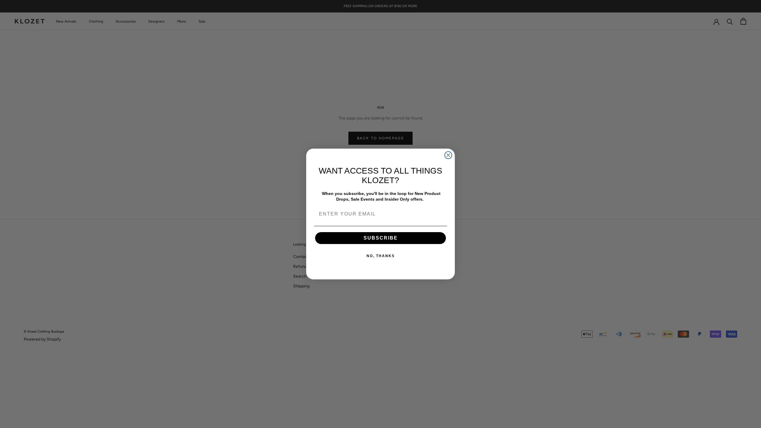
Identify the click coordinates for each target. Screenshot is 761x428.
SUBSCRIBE (381, 237)
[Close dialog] (448, 155)
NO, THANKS (381, 256)
